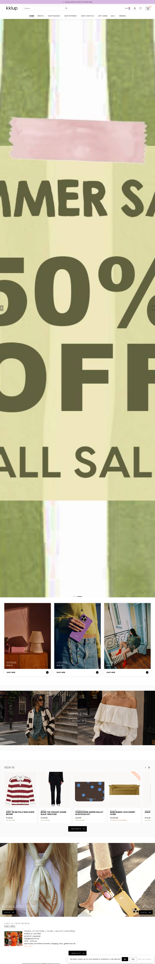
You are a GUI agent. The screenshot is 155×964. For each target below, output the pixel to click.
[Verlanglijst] (140, 8)
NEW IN (40, 16)
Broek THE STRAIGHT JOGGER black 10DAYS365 (53, 813)
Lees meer (28, 946)
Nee (133, 959)
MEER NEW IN (76, 829)
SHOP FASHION (54, 16)
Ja (125, 959)
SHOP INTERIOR (70, 16)
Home (31, 16)
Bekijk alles (76, 953)
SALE (112, 16)
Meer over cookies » (145, 959)
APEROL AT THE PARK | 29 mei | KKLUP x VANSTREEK (49, 931)
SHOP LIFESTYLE (87, 16)
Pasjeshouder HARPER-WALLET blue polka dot (89, 813)
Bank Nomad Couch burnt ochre (122, 813)
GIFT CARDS (102, 16)
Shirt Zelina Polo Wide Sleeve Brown (20, 813)
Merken (122, 16)
